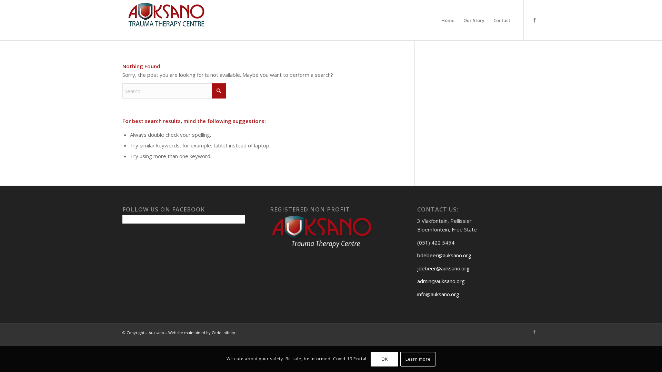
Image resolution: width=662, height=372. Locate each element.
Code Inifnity (223, 332)
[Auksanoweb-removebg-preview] (166, 20)
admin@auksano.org (441, 281)
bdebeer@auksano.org (444, 255)
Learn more (417, 359)
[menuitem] (448, 20)
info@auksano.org (438, 294)
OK (384, 359)
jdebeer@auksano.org (443, 268)
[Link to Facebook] (534, 20)
